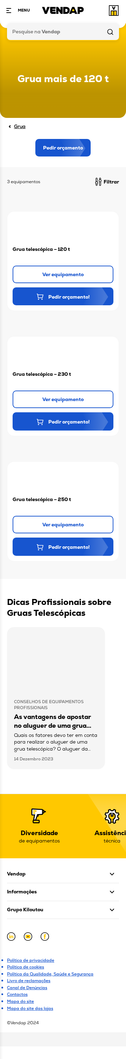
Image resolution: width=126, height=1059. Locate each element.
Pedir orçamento (63, 148)
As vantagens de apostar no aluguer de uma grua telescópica (52, 725)
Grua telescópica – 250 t (42, 499)
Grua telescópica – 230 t (42, 374)
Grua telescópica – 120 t (41, 249)
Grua (20, 126)
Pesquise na (36, 31)
